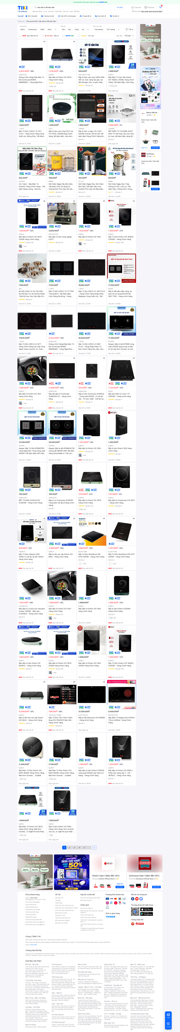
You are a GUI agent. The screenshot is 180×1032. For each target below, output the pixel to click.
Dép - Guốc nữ (64, 995)
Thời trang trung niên (61, 973)
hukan (40, 955)
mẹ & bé (51, 11)
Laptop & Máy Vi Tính (118, 977)
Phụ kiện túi (70, 1018)
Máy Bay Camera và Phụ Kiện (141, 1009)
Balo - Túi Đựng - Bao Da (141, 1005)
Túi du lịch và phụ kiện (88, 966)
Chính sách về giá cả (86, 908)
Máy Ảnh (146, 1010)
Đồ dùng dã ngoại (142, 981)
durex (67, 953)
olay (135, 953)
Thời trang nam (57, 977)
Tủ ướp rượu (149, 973)
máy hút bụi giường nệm (141, 1023)
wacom (119, 953)
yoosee (130, 953)
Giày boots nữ (58, 998)
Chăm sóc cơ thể (34, 1012)
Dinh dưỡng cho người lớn (36, 973)
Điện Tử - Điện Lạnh (137, 964)
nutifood (102, 953)
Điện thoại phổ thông (35, 1002)
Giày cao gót (55, 995)
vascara (27, 953)
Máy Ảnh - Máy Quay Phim (140, 998)
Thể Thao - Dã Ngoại (138, 977)
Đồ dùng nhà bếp (30, 1027)
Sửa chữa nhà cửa (86, 1002)
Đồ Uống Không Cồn (89, 1023)
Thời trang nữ (56, 964)
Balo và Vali (82, 964)
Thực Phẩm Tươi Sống (33, 980)
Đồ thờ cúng (84, 1008)
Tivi (135, 972)
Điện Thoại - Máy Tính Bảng (35, 998)
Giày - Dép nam (57, 1004)
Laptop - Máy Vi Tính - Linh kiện (89, 987)
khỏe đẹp (58, 11)
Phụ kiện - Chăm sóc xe (111, 1016)
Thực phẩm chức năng (35, 1011)
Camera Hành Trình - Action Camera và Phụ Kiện (141, 1003)
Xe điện (122, 1016)
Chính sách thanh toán (87, 915)
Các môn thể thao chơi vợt (142, 988)
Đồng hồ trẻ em (97, 983)
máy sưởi (133, 1016)
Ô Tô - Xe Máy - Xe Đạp (112, 1014)
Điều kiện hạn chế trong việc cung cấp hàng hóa (91, 911)
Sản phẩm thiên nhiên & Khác (36, 1015)
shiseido (28, 955)
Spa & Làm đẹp (116, 1005)
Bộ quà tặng (86, 1024)
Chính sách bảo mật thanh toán (64, 905)
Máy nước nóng (141, 972)
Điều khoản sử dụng (61, 913)
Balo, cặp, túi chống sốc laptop (90, 967)
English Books (114, 1027)
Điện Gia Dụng (30, 1025)
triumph (96, 953)
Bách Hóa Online (84, 1014)
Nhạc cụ (91, 1008)
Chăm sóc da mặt (30, 1009)
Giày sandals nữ (62, 997)
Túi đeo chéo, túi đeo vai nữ (60, 1017)
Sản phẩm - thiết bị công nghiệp (116, 977)
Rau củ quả (32, 984)
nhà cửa (65, 11)
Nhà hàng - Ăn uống (114, 1007)
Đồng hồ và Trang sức (86, 979)
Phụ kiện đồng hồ (87, 983)
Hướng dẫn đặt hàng (31, 907)
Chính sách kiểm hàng (32, 912)
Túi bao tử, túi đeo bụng (68, 1026)
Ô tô (114, 1018)
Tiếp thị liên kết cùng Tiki (62, 918)
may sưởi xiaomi (140, 1021)
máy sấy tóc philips (143, 1018)
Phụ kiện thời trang (84, 972)
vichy (44, 955)
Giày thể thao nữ (145, 991)
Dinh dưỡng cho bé (34, 972)
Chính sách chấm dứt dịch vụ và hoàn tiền (91, 925)
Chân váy (64, 970)
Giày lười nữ (67, 998)
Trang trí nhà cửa (83, 1000)
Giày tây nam (65, 1006)
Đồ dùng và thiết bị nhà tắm (90, 1005)
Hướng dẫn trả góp (31, 917)
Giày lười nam (56, 1006)
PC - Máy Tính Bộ (86, 994)
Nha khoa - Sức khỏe (115, 1008)
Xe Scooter (120, 1018)
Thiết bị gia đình (41, 1027)
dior (32, 953)
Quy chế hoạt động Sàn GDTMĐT (90, 898)
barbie (53, 953)
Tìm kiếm (120, 7)
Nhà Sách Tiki (109, 1023)
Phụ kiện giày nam (60, 1009)
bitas (149, 953)
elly (78, 953)
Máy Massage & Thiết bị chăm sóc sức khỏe (37, 1013)
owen (57, 953)
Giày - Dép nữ (57, 993)
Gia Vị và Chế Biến (86, 1019)
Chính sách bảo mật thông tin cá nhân (66, 908)
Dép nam (61, 1007)
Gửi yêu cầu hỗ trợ (30, 904)
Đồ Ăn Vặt (84, 1021)
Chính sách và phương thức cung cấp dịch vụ (91, 920)
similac (139, 953)
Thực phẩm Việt (41, 984)
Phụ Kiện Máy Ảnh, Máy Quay (139, 1000)
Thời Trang (120, 966)
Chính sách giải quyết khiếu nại (64, 910)
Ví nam (54, 1024)
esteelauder (38, 953)
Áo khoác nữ (65, 968)
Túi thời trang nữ (58, 1014)
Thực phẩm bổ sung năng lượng (142, 991)
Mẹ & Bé (115, 973)
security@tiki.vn (40, 924)
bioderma (73, 953)
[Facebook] (132, 898)
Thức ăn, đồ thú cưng (35, 992)
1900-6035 (33, 898)
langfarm (34, 955)
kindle (108, 953)
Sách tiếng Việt (108, 1025)
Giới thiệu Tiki (59, 898)
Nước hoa (32, 1019)
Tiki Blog (58, 900)
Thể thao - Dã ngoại (113, 970)
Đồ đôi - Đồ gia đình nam (65, 984)
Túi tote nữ (63, 1018)
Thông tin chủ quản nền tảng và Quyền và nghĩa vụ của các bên (92, 929)
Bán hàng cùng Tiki (86, 900)
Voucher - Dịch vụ (110, 1001)
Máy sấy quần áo (139, 973)
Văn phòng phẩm (119, 1025)
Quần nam (63, 979)
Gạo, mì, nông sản (35, 987)
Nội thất (86, 1003)
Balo (79, 966)
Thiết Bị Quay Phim (141, 1008)
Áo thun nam (55, 979)
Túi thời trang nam (58, 1022)
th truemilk (46, 953)
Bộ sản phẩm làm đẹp (36, 1020)
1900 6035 (33, 945)
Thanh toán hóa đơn (110, 1003)
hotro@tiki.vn (41, 922)
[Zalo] (141, 898)
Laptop (94, 994)
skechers (87, 953)
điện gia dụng (37, 11)
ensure (62, 953)
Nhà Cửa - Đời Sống (85, 998)
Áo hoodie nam (60, 982)
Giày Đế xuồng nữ (63, 1000)
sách (71, 11)
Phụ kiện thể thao (142, 982)
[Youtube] (137, 898)
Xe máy (110, 1018)
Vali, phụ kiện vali (96, 968)
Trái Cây (27, 982)
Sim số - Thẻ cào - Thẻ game (119, 1010)
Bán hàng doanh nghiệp (62, 920)
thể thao (77, 11)
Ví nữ (70, 1017)
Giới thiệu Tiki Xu (60, 915)
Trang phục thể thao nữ (137, 979)
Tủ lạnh (136, 968)
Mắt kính (94, 974)
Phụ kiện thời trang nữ (84, 974)
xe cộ (45, 11)
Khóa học (120, 1003)
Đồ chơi (44, 966)
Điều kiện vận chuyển (61, 923)
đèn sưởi (139, 1016)
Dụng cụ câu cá (139, 986)
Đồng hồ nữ (88, 982)
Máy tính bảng (33, 1003)
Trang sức (81, 982)
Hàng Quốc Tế (109, 964)
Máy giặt (136, 970)
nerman (113, 953)
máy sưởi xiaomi (144, 1023)
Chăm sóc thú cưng (84, 1016)
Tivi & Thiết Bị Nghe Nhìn (114, 979)
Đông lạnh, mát (38, 986)
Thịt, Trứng (34, 982)
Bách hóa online (113, 975)
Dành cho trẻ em (34, 991)
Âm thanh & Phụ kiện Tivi (137, 966)
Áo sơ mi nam (63, 981)
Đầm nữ (58, 966)
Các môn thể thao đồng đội (142, 987)
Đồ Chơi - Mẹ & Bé (31, 964)
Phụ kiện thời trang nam (89, 975)
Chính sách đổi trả (30, 914)
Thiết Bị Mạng (88, 992)
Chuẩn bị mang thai (35, 977)
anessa (124, 953)
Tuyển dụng (58, 903)
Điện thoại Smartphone (32, 1000)
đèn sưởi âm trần (139, 1028)
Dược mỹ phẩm (42, 1021)
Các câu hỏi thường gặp (32, 902)
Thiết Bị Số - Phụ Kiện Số (113, 985)
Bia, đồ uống (32, 989)
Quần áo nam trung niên (62, 987)
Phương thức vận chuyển (32, 909)
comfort (144, 953)
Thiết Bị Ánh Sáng (142, 1002)
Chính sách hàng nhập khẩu (33, 919)
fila (48, 955)
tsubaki (52, 955)
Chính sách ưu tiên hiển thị (88, 917)
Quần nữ (64, 966)
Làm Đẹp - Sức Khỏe (32, 1007)
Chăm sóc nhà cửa (36, 994)
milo (81, 953)
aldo (92, 953)
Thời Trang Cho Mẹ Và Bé (33, 966)
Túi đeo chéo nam (62, 1024)
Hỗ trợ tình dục (40, 1019)
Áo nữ (53, 966)
